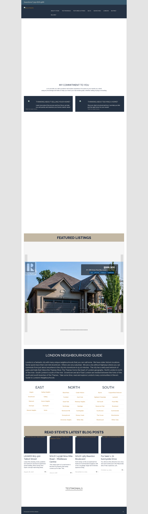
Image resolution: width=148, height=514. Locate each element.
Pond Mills (115, 401)
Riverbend (115, 406)
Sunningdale (80, 411)
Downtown (31, 396)
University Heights (65, 420)
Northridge (66, 406)
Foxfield (65, 397)
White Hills (80, 420)
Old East (31, 406)
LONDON (106, 10)
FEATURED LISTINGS (79, 10)
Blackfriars (66, 392)
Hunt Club (80, 397)
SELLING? (53, 15)
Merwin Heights (31, 410)
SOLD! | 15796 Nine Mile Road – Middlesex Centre (61, 459)
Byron (100, 392)
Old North (46, 406)
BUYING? (113, 10)
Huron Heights (45, 401)
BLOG (89, 10)
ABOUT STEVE (55, 10)
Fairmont (31, 401)
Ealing (45, 396)
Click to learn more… (94, 109)
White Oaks (115, 420)
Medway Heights (80, 401)
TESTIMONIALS (66, 10)
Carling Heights (45, 392)
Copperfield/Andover (115, 392)
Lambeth (115, 397)
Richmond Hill (66, 411)
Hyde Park (66, 401)
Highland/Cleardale (100, 397)
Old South (100, 401)
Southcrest (100, 411)
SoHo (45, 410)
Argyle (31, 392)
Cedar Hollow (80, 392)
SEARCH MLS (97, 10)
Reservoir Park (100, 406)
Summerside (115, 411)
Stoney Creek (80, 415)
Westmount (100, 420)
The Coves (100, 415)
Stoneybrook (66, 415)
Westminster (115, 415)
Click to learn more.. (32, 109)
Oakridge (80, 406)
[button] (26, 293)
